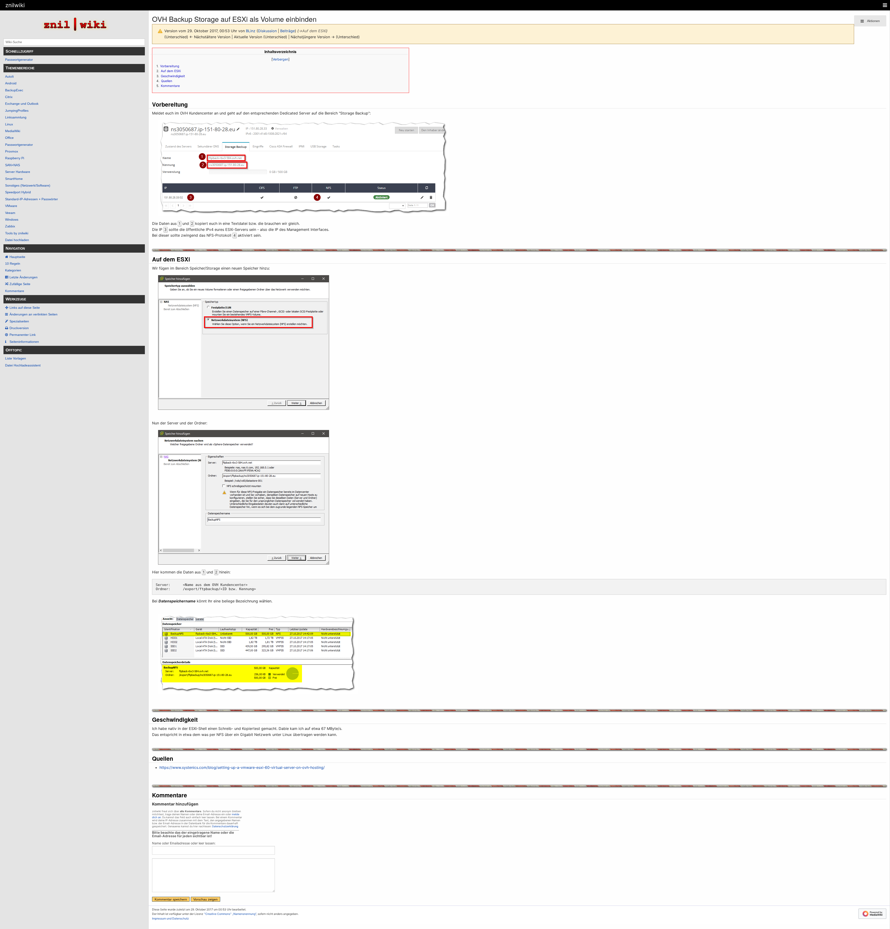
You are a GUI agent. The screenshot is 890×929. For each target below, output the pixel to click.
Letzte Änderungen (24, 277)
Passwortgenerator (19, 59)
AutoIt (9, 76)
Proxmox (11, 151)
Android (10, 83)
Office (9, 138)
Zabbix (10, 226)
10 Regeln (12, 263)
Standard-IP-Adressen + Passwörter (31, 199)
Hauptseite (17, 257)
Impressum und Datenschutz (170, 918)
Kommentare (14, 291)
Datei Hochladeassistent (23, 365)
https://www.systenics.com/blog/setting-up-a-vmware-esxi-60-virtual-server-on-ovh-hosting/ (242, 767)
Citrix (9, 97)
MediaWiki (12, 131)
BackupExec (14, 90)
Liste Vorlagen (15, 358)
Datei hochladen (17, 240)
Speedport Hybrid (18, 192)
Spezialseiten (19, 321)
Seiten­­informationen (24, 342)
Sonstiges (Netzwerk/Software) (27, 185)
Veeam (10, 213)
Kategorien (13, 270)
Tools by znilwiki (16, 233)
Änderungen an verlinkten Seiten (33, 314)
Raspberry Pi (14, 158)
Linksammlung (15, 117)
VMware (11, 206)
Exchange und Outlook (21, 103)
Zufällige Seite (20, 284)
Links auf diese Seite (25, 307)
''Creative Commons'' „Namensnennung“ (230, 914)
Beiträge (287, 31)
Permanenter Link (23, 335)
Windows (11, 219)
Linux (9, 124)
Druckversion (19, 328)
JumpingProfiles (17, 110)
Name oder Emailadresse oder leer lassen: (184, 843)
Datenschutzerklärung (225, 826)
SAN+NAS (12, 165)
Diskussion (267, 31)
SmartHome (14, 179)
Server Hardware (17, 172)
